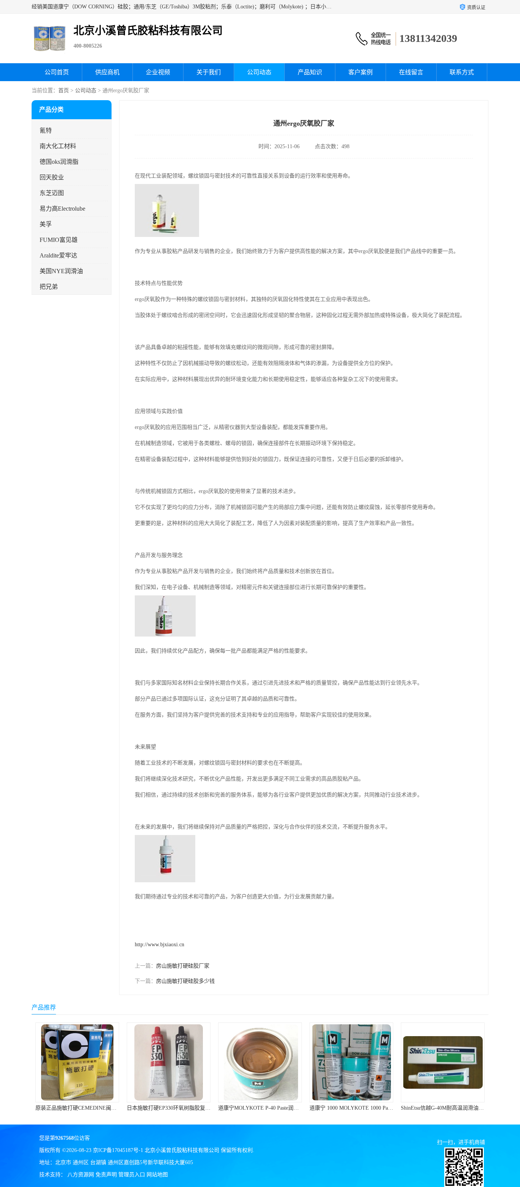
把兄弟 (49, 286)
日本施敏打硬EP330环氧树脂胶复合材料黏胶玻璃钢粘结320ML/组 (112, 1108)
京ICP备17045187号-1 (118, 1150)
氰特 (46, 130)
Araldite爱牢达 (58, 255)
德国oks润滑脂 (59, 161)
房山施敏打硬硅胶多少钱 (185, 981)
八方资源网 (80, 1174)
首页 (63, 90)
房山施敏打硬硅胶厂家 (182, 966)
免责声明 (106, 1174)
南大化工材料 (58, 146)
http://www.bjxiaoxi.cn (159, 944)
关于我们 (208, 72)
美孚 (46, 224)
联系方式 (462, 72)
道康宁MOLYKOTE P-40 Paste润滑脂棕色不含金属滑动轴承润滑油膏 (207, 1108)
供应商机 (107, 72)
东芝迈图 (52, 193)
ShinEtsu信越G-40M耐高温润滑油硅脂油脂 (358, 1108)
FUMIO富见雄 (59, 240)
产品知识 (310, 72)
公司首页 (57, 72)
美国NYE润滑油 (61, 271)
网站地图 (157, 1174)
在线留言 (411, 72)
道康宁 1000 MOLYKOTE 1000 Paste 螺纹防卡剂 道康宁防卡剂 (291, 1108)
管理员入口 (131, 1174)
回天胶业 (52, 177)
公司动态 (259, 72)
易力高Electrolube (62, 208)
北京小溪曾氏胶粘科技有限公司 (182, 1150)
